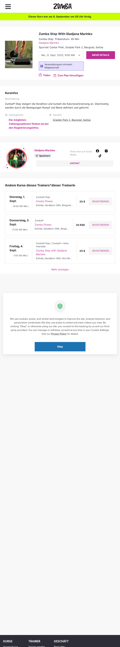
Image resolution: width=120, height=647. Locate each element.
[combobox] (61, 55)
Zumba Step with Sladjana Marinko (51, 252)
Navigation (8, 6)
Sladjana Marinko (49, 42)
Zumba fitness (44, 201)
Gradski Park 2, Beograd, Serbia (72, 119)
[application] (60, 323)
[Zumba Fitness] (62, 6)
